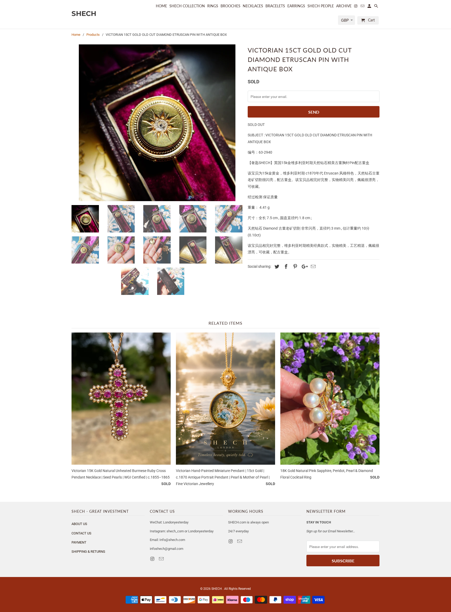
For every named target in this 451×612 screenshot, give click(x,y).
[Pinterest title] (294, 266)
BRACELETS (275, 6)
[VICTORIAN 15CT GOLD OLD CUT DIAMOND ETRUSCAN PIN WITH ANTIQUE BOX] (157, 122)
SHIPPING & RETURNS (88, 551)
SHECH (217, 589)
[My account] (369, 7)
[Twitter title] (276, 266)
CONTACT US (81, 533)
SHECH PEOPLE (320, 6)
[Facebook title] (285, 266)
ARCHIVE (344, 6)
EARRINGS (296, 6)
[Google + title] (303, 266)
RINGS (212, 6)
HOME (161, 6)
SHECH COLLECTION (187, 6)
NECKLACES (253, 6)
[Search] (376, 7)
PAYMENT (79, 542)
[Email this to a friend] (312, 266)
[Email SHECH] (162, 559)
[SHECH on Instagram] (153, 559)
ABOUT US (79, 524)
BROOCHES (230, 6)
